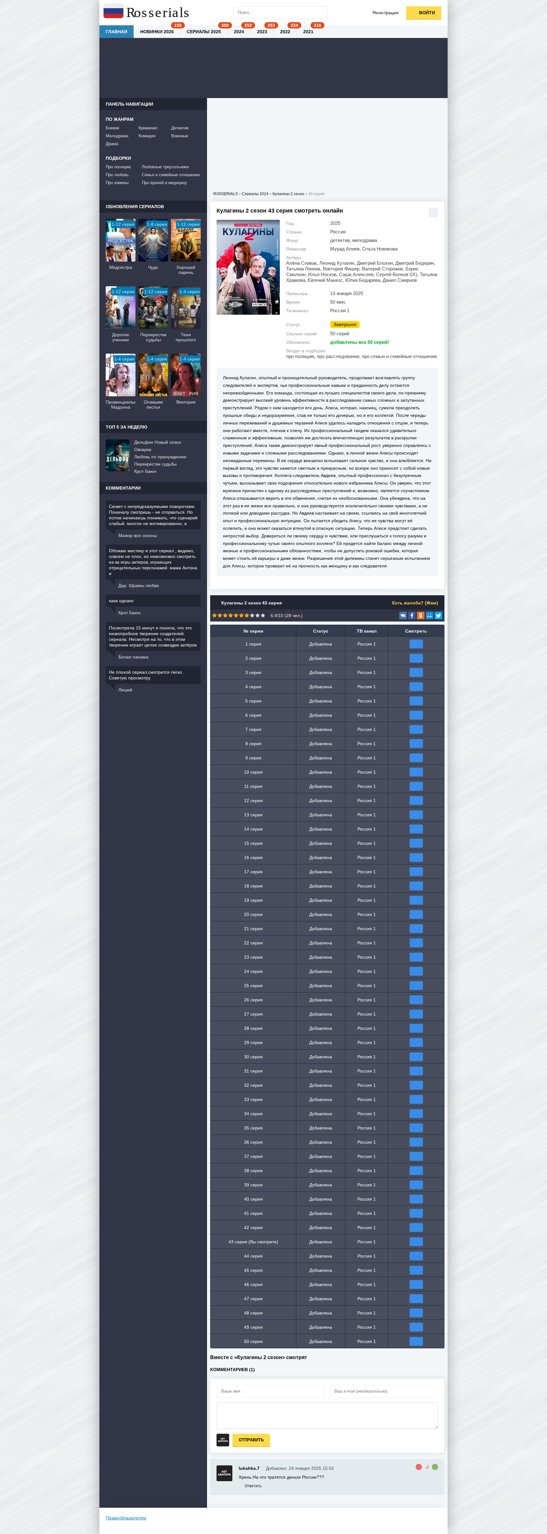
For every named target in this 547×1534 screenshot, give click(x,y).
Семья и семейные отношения (171, 174)
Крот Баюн (145, 471)
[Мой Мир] (429, 615)
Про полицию (118, 166)
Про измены (117, 182)
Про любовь (117, 174)
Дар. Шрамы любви (138, 585)
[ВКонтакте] (403, 615)
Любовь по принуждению (160, 456)
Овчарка (142, 449)
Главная (116, 31)
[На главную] (146, 12)
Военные (179, 135)
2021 (308, 31)
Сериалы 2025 (204, 31)
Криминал (148, 128)
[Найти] (321, 12)
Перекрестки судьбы (155, 464)
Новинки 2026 (157, 31)
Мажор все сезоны (137, 535)
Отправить (251, 1440)
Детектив (180, 128)
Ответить (253, 1486)
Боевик (112, 128)
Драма (112, 143)
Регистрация (386, 12)
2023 (262, 31)
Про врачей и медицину (164, 182)
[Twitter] (438, 615)
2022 (285, 31)
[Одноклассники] (420, 615)
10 (263, 615)
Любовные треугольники (165, 166)
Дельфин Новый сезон (157, 442)
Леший (125, 689)
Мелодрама (117, 135)
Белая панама (133, 656)
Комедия (147, 135)
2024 (239, 31)
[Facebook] (412, 615)
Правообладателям (126, 1517)
